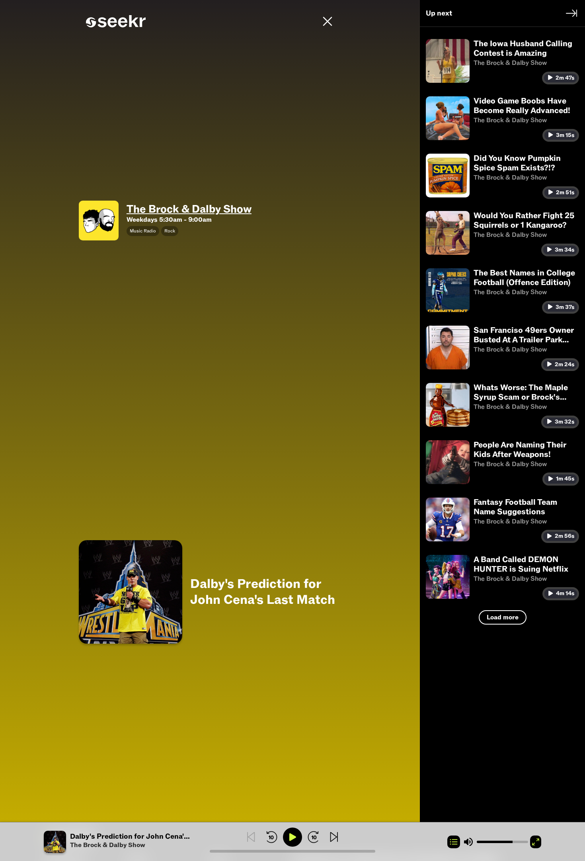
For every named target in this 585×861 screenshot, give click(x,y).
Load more (503, 617)
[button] (127, 842)
